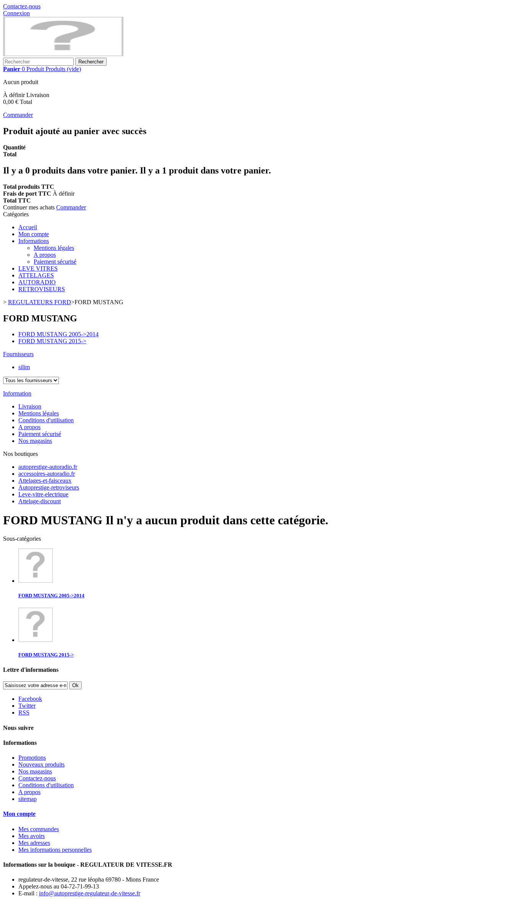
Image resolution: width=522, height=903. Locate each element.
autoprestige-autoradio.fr (47, 467)
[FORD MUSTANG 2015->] (35, 640)
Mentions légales (54, 248)
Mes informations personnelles (55, 849)
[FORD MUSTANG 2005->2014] (35, 580)
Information (17, 393)
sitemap (27, 799)
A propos (45, 254)
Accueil (27, 227)
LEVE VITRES (38, 268)
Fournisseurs (18, 354)
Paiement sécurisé (55, 261)
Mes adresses (34, 843)
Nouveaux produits (41, 764)
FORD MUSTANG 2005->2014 (58, 334)
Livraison (29, 406)
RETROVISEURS (41, 289)
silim (24, 367)
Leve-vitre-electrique (43, 494)
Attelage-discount (39, 501)
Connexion (16, 13)
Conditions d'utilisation (46, 420)
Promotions (32, 757)
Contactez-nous (22, 6)
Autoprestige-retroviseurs (48, 487)
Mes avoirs (31, 836)
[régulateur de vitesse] (63, 54)
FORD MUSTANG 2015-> (52, 341)
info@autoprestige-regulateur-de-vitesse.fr (89, 893)
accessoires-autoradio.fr (46, 473)
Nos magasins (35, 441)
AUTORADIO (37, 282)
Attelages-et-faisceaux (44, 480)
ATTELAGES (36, 275)
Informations (33, 241)
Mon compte (33, 234)
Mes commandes (38, 829)
